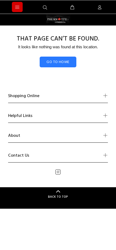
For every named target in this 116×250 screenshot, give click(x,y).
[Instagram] (58, 172)
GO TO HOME (57, 62)
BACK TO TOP (58, 197)
